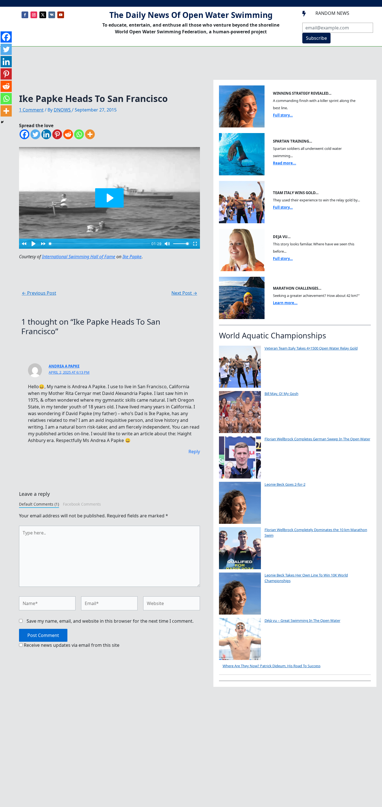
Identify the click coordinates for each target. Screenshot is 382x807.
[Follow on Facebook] (25, 14)
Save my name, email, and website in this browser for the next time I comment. (110, 621)
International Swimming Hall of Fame (78, 257)
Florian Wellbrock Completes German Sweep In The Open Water (317, 438)
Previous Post (39, 293)
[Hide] (2, 122)
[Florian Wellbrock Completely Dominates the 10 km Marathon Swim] (240, 548)
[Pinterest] (57, 134)
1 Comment (31, 110)
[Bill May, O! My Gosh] (240, 412)
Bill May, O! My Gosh (281, 393)
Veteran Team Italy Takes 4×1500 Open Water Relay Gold (311, 348)
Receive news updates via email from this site (71, 645)
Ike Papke (132, 257)
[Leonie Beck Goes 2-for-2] (240, 503)
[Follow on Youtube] (60, 14)
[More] (90, 134)
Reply (194, 451)
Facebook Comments (82, 504)
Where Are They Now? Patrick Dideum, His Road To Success (271, 665)
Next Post (184, 293)
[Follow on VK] (51, 14)
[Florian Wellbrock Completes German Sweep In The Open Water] (240, 457)
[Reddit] (68, 134)
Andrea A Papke (64, 366)
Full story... (283, 115)
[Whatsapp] (79, 134)
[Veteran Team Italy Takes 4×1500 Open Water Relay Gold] (240, 367)
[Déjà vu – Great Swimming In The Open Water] (240, 639)
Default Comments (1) (39, 504)
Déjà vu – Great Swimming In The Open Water (302, 620)
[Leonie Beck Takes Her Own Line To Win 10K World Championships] (240, 594)
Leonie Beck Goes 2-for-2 (285, 484)
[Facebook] (24, 134)
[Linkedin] (46, 134)
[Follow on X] (42, 14)
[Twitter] (35, 134)
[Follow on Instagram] (33, 14)
